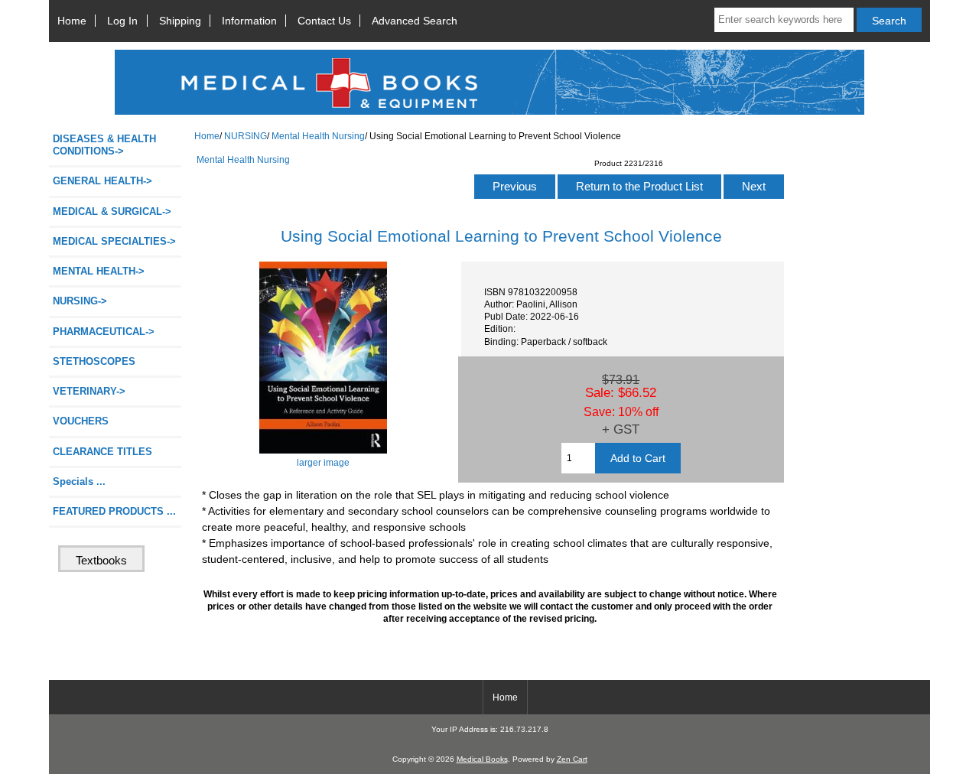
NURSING (245, 136)
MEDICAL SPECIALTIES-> (114, 241)
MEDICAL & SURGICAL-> (112, 211)
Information (249, 21)
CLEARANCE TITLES (102, 451)
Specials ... (79, 481)
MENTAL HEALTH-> (99, 271)
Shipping (180, 21)
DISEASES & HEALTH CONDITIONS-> (104, 145)
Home (71, 21)
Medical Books (482, 759)
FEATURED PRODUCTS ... (114, 511)
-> (80, 301)
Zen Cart (572, 759)
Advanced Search (414, 21)
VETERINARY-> (89, 391)
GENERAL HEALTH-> (102, 181)
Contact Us (324, 21)
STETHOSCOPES (94, 361)
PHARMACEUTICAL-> (103, 331)
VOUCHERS (81, 421)
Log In (122, 21)
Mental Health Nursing (318, 136)
